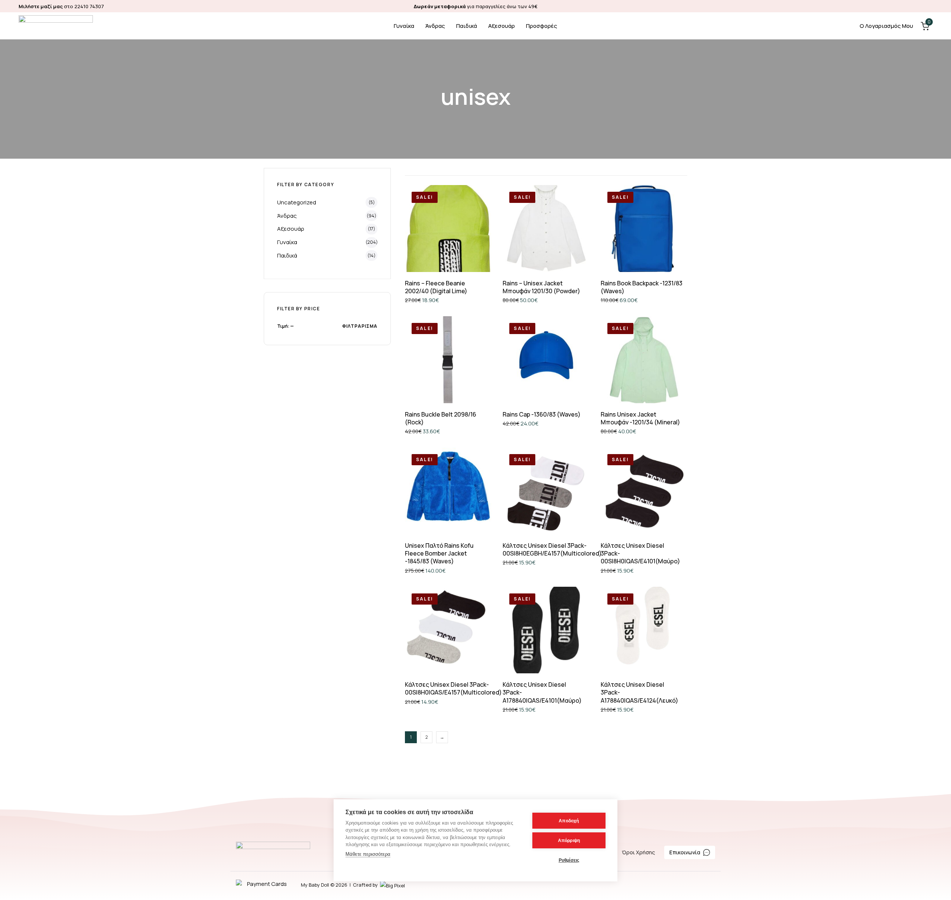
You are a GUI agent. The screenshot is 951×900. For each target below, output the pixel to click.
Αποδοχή (569, 820)
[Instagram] (928, 6)
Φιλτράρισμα (359, 326)
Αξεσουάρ (501, 26)
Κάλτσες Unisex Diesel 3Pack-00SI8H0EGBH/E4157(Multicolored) (552, 549)
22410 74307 (89, 6)
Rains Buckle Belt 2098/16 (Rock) (440, 418)
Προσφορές (541, 26)
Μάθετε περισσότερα (367, 854)
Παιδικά (466, 26)
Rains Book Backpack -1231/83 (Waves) (641, 287)
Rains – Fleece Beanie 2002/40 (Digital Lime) (436, 287)
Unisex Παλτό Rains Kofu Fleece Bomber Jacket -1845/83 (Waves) (439, 553)
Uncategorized (296, 202)
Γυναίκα (404, 26)
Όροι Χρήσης (638, 852)
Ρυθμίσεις (569, 860)
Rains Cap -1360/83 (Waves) (542, 414)
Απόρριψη (569, 840)
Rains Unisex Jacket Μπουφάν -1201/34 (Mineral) (640, 418)
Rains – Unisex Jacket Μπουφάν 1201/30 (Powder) (541, 287)
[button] (644, 255)
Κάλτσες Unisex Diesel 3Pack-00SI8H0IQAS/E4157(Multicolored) (453, 688)
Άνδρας (435, 26)
